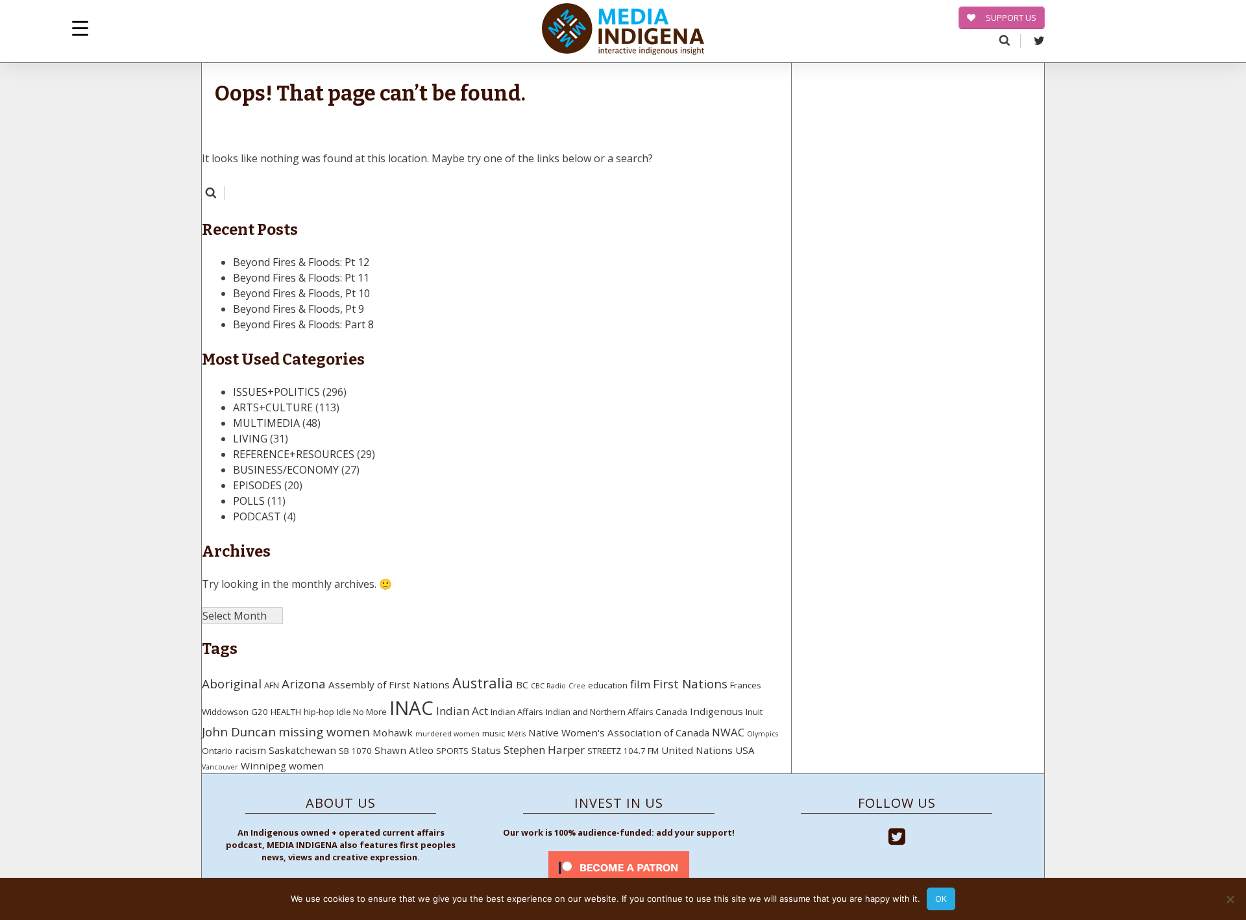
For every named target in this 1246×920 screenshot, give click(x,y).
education (608, 685)
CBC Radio (548, 685)
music (493, 733)
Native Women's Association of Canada (618, 732)
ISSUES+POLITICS (276, 392)
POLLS (249, 501)
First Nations (690, 683)
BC (522, 684)
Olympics (762, 733)
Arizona (304, 683)
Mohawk (393, 732)
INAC (411, 708)
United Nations (697, 750)
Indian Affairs (517, 712)
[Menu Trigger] (80, 27)
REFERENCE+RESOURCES (293, 454)
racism (250, 750)
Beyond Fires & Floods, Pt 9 (298, 309)
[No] (1229, 899)
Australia (482, 682)
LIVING (250, 438)
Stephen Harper (544, 749)
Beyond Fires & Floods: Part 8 (303, 324)
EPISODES (257, 485)
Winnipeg (263, 765)
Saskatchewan (302, 750)
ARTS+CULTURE (273, 407)
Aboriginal (232, 683)
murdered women (447, 733)
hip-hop (319, 712)
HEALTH (286, 712)
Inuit (754, 712)
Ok (941, 898)
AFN (271, 685)
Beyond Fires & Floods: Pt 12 (301, 262)
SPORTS (452, 751)
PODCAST (257, 516)
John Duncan (239, 731)
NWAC (728, 732)
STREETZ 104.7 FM (623, 751)
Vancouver (220, 766)
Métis (516, 733)
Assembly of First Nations (389, 684)
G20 (259, 712)
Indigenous (716, 711)
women (306, 765)
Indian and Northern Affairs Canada (616, 712)
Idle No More (362, 712)
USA (745, 750)
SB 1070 (355, 751)
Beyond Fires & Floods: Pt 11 (301, 278)
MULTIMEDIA (266, 423)
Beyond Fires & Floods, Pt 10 (301, 293)
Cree (576, 685)
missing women (324, 731)
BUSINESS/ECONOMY (286, 470)
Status (486, 750)
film (640, 684)
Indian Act (462, 710)
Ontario (217, 751)
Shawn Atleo (404, 750)
